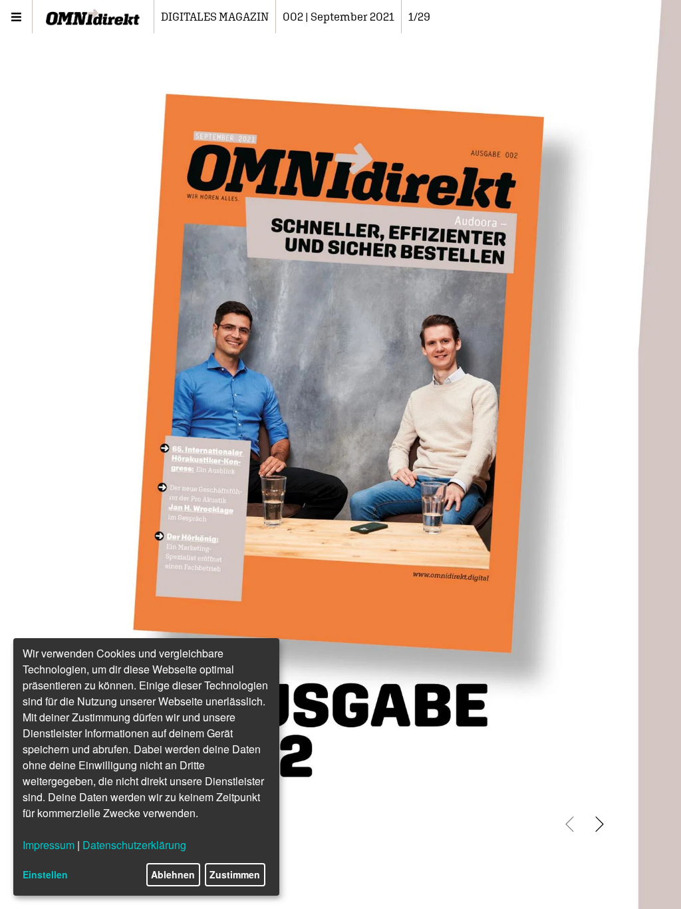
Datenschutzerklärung (134, 844)
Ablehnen (173, 874)
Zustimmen (234, 874)
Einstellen (45, 874)
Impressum (48, 844)
